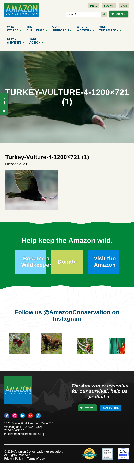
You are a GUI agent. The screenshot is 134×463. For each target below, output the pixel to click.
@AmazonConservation (76, 312)
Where (84, 28)
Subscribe (111, 407)
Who (12, 28)
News (14, 40)
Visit (124, 5)
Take (34, 40)
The (35, 28)
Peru (94, 5)
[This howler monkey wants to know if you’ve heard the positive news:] (88, 348)
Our (60, 28)
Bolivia (109, 5)
